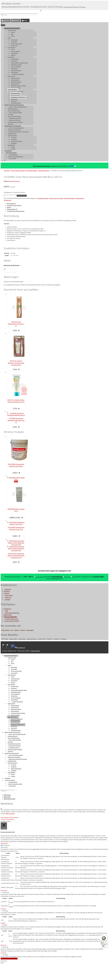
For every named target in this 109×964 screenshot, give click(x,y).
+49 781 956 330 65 (57, 577)
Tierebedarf (8, 151)
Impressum (7, 609)
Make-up (13, 55)
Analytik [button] (3, 923)
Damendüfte (14, 40)
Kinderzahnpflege (15, 95)
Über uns (8, 597)
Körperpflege (11, 57)
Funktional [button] (4, 890)
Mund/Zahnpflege (12, 89)
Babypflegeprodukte (16, 82)
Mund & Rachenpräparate (14, 116)
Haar (12, 34)
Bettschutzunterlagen (16, 141)
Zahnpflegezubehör (16, 103)
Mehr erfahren (10, 813)
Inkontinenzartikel (12, 135)
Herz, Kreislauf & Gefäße (15, 112)
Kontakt (7, 599)
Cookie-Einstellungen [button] (7, 819)
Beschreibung (11, 203)
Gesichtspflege (11, 47)
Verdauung (10, 124)
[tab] (46, 203)
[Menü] (106, 936)
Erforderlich (6, 845)
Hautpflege (14, 143)
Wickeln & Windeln (15, 87)
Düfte (9, 38)
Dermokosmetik (12, 30)
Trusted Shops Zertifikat (11, 621)
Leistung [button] (3, 909)
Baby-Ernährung (15, 80)
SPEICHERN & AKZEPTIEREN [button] (9, 958)
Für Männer (14, 139)
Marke (9, 207)
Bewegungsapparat (13, 108)
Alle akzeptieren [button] (5, 817)
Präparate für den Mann (15, 118)
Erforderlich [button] (4, 843)
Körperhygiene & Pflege (12, 28)
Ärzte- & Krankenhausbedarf (16, 128)
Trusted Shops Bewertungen (15, 211)
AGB (6, 611)
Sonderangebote (13, 154)
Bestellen (8, 589)
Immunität (10, 114)
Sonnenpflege (14, 72)
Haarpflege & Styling (16, 64)
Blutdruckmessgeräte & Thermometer (19, 131)
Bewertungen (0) (12, 209)
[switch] (103, 946)
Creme (12, 49)
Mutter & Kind (11, 76)
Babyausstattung (15, 78)
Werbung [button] (3, 945)
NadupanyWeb (35, 651)
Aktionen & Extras (11, 153)
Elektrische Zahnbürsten (17, 91)
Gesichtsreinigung (15, 51)
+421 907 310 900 (98, 577)
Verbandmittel (11, 145)
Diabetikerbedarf (12, 133)
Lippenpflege (14, 53)
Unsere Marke (12, 158)
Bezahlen (7, 591)
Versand (6, 593)
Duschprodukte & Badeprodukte (19, 63)
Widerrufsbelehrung (11, 619)
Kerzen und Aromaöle (16, 43)
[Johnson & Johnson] (10, 272)
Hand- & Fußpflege (16, 66)
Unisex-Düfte (14, 45)
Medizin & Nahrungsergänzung (14, 105)
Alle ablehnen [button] (14, 817)
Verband (13, 149)
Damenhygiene (15, 59)
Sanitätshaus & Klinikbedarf (13, 126)
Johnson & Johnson (14, 181)
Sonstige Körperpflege (18, 74)
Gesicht (13, 32)
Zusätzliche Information (14, 205)
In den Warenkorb (21, 195)
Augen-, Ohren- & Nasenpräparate (18, 107)
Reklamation (8, 615)
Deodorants (14, 61)
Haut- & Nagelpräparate (14, 110)
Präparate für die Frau (14, 120)
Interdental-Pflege (15, 93)
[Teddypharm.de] (44, 11)
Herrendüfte (14, 41)
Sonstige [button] (3, 953)
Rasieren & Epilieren (16, 70)
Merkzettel (16, 20)
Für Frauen (14, 137)
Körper (12, 36)
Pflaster (13, 147)
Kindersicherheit (15, 84)
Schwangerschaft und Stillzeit (18, 86)
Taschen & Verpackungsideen (15, 156)
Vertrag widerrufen (10, 617)
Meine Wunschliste (9, 799)
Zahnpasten (14, 101)
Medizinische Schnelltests (14, 130)
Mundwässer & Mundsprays (18, 97)
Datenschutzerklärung (12, 613)
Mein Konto (6, 20)
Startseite (7, 171)
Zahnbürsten (14, 99)
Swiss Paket (8, 595)
